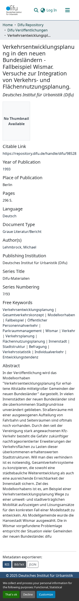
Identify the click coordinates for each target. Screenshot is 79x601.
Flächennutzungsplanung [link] (24, 341)
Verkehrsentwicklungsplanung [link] (28, 309)
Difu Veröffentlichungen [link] (27, 30)
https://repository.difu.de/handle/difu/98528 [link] (39, 153)
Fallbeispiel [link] (14, 320)
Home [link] (8, 24)
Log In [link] (52, 10)
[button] (13, 10)
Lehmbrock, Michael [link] (19, 247)
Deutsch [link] (9, 216)
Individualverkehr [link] (49, 351)
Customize (46, 594)
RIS (7, 564)
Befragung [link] (38, 346)
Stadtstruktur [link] (14, 346)
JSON (32, 564)
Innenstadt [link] (58, 341)
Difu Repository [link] (30, 24)
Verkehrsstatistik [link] (17, 351)
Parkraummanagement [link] (22, 330)
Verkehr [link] (68, 330)
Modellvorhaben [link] (61, 314)
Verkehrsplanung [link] (19, 336)
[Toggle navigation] (67, 10)
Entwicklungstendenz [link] (20, 357)
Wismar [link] (51, 330)
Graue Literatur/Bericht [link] (22, 231)
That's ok (11, 594)
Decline (28, 594)
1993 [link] (7, 169)
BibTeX (19, 564)
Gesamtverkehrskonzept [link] (23, 314)
